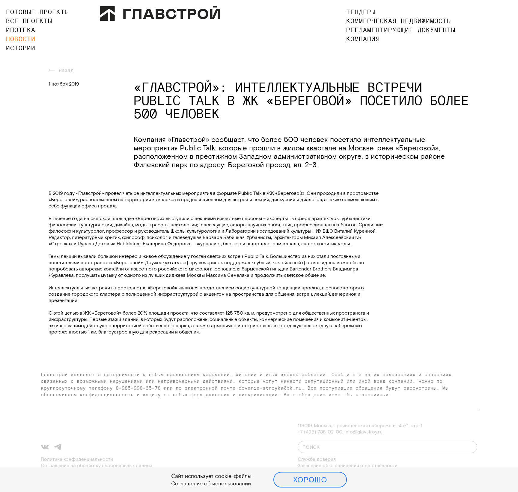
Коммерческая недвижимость (398, 21)
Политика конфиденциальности (77, 459)
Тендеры (361, 12)
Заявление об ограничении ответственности (347, 465)
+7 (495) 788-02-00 (320, 431)
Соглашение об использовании (211, 483)
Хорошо (310, 479)
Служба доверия (317, 459)
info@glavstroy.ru (363, 431)
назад (66, 70)
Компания (363, 39)
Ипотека (20, 30)
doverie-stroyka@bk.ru (270, 388)
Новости (20, 39)
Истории (20, 48)
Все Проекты (29, 21)
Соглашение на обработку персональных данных (96, 465)
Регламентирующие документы (400, 30)
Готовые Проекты (37, 12)
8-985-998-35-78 (138, 388)
